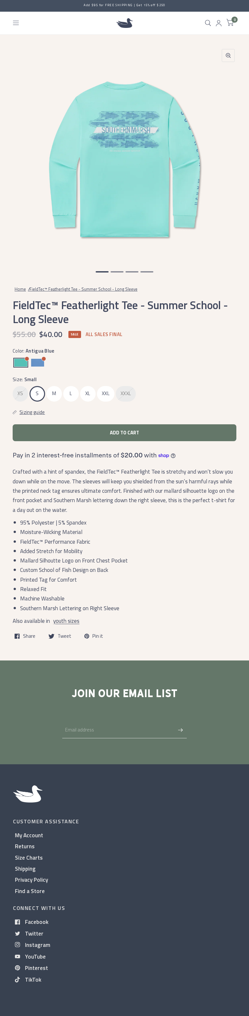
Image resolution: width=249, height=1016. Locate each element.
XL (87, 393)
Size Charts (29, 857)
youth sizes (66, 620)
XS (20, 393)
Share (29, 636)
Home (20, 289)
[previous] (21, 153)
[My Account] (218, 23)
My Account (29, 835)
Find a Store (30, 891)
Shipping (25, 868)
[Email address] (180, 729)
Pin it (97, 636)
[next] (228, 153)
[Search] (208, 23)
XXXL (126, 393)
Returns (25, 846)
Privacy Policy (31, 879)
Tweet (64, 636)
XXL (106, 393)
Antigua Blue (21, 362)
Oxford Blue (38, 362)
